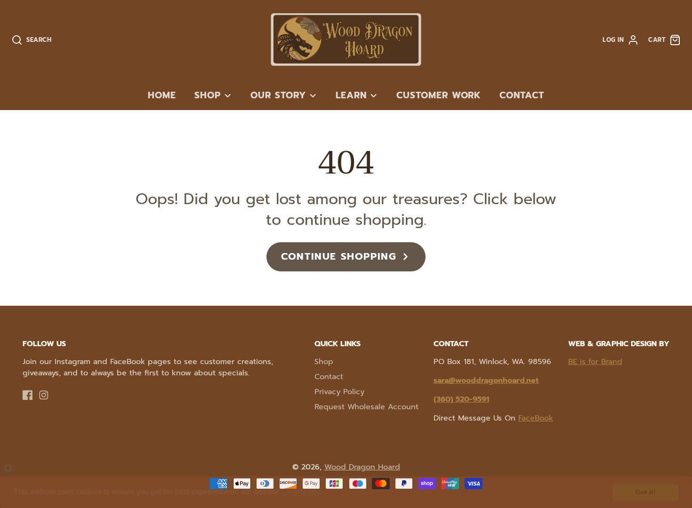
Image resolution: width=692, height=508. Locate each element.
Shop (207, 95)
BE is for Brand (595, 361)
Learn (351, 95)
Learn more (301, 492)
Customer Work (438, 95)
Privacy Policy (339, 391)
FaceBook (535, 418)
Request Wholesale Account (366, 407)
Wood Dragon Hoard (362, 467)
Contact (521, 95)
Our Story (278, 95)
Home (162, 95)
